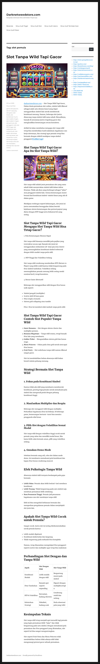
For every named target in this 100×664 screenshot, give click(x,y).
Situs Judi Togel (22, 26)
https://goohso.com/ (80, 64)
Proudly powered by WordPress (32, 655)
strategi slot (10, 145)
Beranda (9, 26)
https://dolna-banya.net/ (81, 84)
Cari (73, 46)
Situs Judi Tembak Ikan (69, 26)
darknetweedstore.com (33, 103)
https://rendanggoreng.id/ (81, 68)
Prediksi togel (37, 139)
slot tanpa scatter (11, 139)
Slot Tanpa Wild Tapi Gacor (34, 56)
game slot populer (12, 108)
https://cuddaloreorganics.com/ (83, 74)
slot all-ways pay (11, 111)
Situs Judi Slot (36, 26)
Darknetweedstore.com (23, 14)
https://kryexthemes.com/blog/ (83, 66)
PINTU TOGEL (77, 93)
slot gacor (9, 113)
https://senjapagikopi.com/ (82, 82)
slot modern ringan (12, 121)
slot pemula (10, 123)
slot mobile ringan (12, 119)
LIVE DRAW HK (78, 91)
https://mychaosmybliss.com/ (82, 76)
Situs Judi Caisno (51, 26)
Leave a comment (12, 150)
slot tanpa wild (11, 141)
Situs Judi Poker (12, 30)
